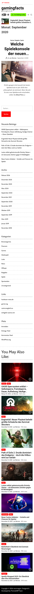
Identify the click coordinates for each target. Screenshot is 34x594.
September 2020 (6, 202)
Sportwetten (5, 281)
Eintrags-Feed (5, 331)
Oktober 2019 (5, 210)
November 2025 (6, 184)
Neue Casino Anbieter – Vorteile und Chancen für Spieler (15, 518)
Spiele (22, 40)
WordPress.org (6, 340)
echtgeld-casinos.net (8, 313)
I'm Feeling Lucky (19, 15)
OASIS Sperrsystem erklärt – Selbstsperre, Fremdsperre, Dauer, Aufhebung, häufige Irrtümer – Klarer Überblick (16, 132)
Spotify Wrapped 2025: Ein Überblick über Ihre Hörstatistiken (15, 577)
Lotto (3, 259)
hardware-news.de (7, 299)
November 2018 (6, 228)
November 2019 (6, 206)
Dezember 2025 (6, 180)
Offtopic (4, 268)
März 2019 (4, 219)
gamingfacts (12, 8)
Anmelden (4, 326)
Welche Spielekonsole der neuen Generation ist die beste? (17, 53)
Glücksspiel (4, 255)
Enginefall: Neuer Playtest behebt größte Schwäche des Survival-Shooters (21, 22)
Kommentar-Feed (7, 335)
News (3, 264)
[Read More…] (20, 95)
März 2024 (4, 188)
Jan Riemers (13, 58)
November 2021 (6, 197)
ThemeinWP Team (17, 591)
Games (12, 40)
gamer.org (4, 304)
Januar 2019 (5, 223)
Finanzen (4, 246)
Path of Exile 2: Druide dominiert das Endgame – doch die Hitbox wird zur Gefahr (16, 455)
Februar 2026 (5, 175)
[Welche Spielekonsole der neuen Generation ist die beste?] (17, 71)
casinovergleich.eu (7, 308)
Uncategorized (6, 286)
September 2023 (6, 193)
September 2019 (6, 215)
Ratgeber (17, 40)
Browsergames (6, 242)
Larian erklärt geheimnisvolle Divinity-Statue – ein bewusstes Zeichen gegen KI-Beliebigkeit (16, 487)
